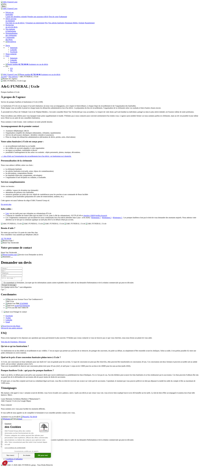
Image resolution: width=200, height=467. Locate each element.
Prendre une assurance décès (37, 17)
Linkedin (13, 50)
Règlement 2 (106, 218)
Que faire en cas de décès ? (15, 23)
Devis (14, 42)
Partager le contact (20, 312)
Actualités (9, 461)
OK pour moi (43, 455)
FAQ (7, 56)
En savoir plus (6, 204)
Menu (4, 6)
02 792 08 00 (6, 239)
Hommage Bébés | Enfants (74, 23)
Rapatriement (90, 23)
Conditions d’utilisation (14, 459)
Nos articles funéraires (56, 23)
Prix (46, 23)
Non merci (10, 455)
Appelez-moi (12, 255)
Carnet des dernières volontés (16, 17)
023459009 (24, 303)
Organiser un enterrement (35, 23)
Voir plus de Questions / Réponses (13, 342)
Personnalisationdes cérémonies (11, 34)
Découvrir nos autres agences (11, 328)
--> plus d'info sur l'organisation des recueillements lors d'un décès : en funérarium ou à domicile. (36, 156)
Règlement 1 (96, 218)
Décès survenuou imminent (11, 20)
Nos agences (13, 77)
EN (11, 68)
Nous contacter (11, 54)
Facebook (13, 52)
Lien (7, 213)
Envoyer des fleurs (13, 326)
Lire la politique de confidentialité (15, 448)
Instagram (13, 48)
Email (8, 322)
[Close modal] (12, 257)
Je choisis (26, 455)
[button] (5, 463)
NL (11, 71)
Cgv (2, 289)
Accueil (4, 77)
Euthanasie (63, 17)
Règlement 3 (117, 218)
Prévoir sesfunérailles (10, 13)
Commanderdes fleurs (10, 38)
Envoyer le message (9, 285)
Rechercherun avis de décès (11, 26)
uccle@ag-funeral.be (22, 306)
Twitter (8, 318)
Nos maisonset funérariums (11, 30)
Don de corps (54, 17)
